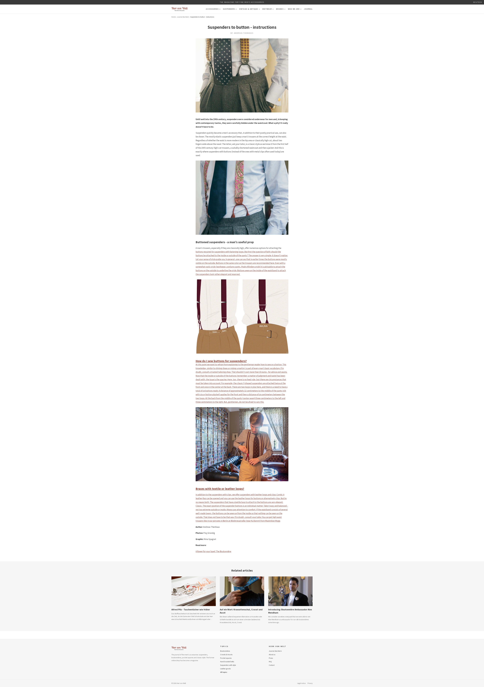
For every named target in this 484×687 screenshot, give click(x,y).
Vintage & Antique (248, 9)
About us (272, 654)
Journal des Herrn (183, 17)
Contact (272, 665)
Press (271, 658)
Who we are (294, 9)
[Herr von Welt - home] (179, 9)
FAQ (270, 661)
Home (173, 17)
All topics (223, 672)
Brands (280, 9)
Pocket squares (226, 658)
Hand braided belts (227, 661)
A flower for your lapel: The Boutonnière (213, 551)
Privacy (310, 683)
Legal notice (301, 683)
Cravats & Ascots (226, 654)
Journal (308, 9)
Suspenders (229, 9)
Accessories (212, 9)
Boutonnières (225, 651)
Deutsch (477, 2)
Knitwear (267, 9)
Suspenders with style (228, 665)
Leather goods (225, 668)
